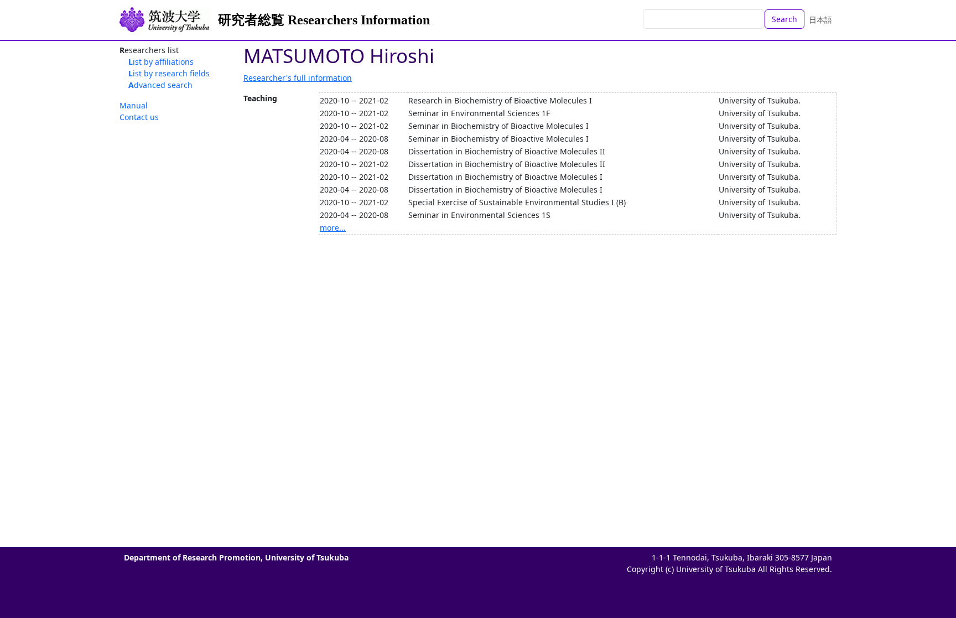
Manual (133, 105)
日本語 (820, 19)
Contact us (139, 117)
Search (784, 19)
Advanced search (160, 85)
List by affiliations (161, 61)
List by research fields (169, 73)
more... (333, 227)
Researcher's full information (297, 77)
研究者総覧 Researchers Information (324, 20)
